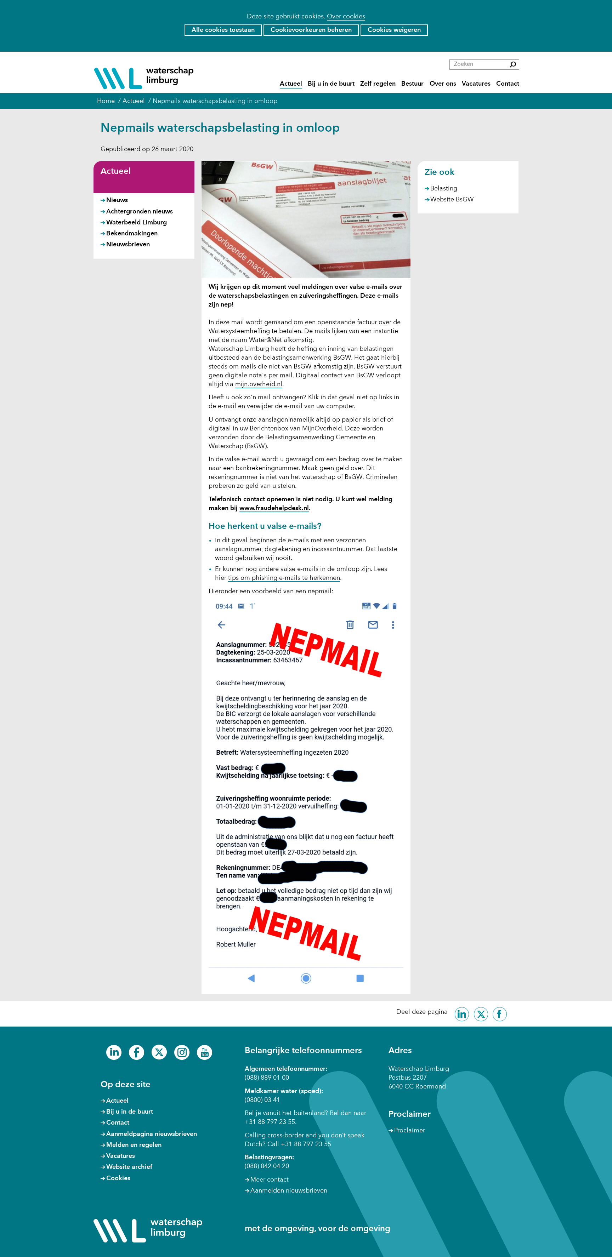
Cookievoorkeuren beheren (311, 30)
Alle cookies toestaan (223, 30)
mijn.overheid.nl (258, 384)
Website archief (129, 1167)
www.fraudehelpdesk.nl (274, 508)
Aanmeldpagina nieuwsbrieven (151, 1134)
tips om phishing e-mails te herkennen (284, 578)
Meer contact (269, 1180)
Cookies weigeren (394, 30)
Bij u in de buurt (331, 84)
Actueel (291, 84)
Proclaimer (409, 1130)
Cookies (118, 1178)
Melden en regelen (134, 1145)
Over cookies (346, 16)
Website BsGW (452, 200)
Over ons (443, 84)
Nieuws (117, 200)
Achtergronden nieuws (139, 211)
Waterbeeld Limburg (136, 222)
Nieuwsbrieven (128, 244)
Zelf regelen (378, 84)
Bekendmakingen (132, 233)
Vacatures (476, 84)
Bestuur (412, 84)
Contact (507, 84)
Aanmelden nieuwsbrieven (288, 1191)
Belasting (443, 188)
